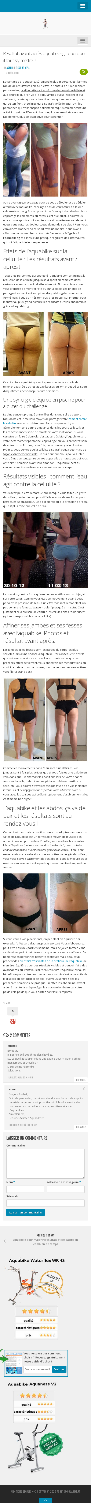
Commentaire (15, 1145)
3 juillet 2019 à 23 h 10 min (20, 1077)
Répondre (80, 1080)
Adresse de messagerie (64, 1182)
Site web (12, 1196)
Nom (10, 1182)
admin (10, 67)
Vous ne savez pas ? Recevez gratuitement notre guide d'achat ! (44, 1357)
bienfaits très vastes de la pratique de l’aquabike (51, 961)
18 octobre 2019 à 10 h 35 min (23, 1125)
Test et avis (23, 67)
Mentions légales (21, 1491)
